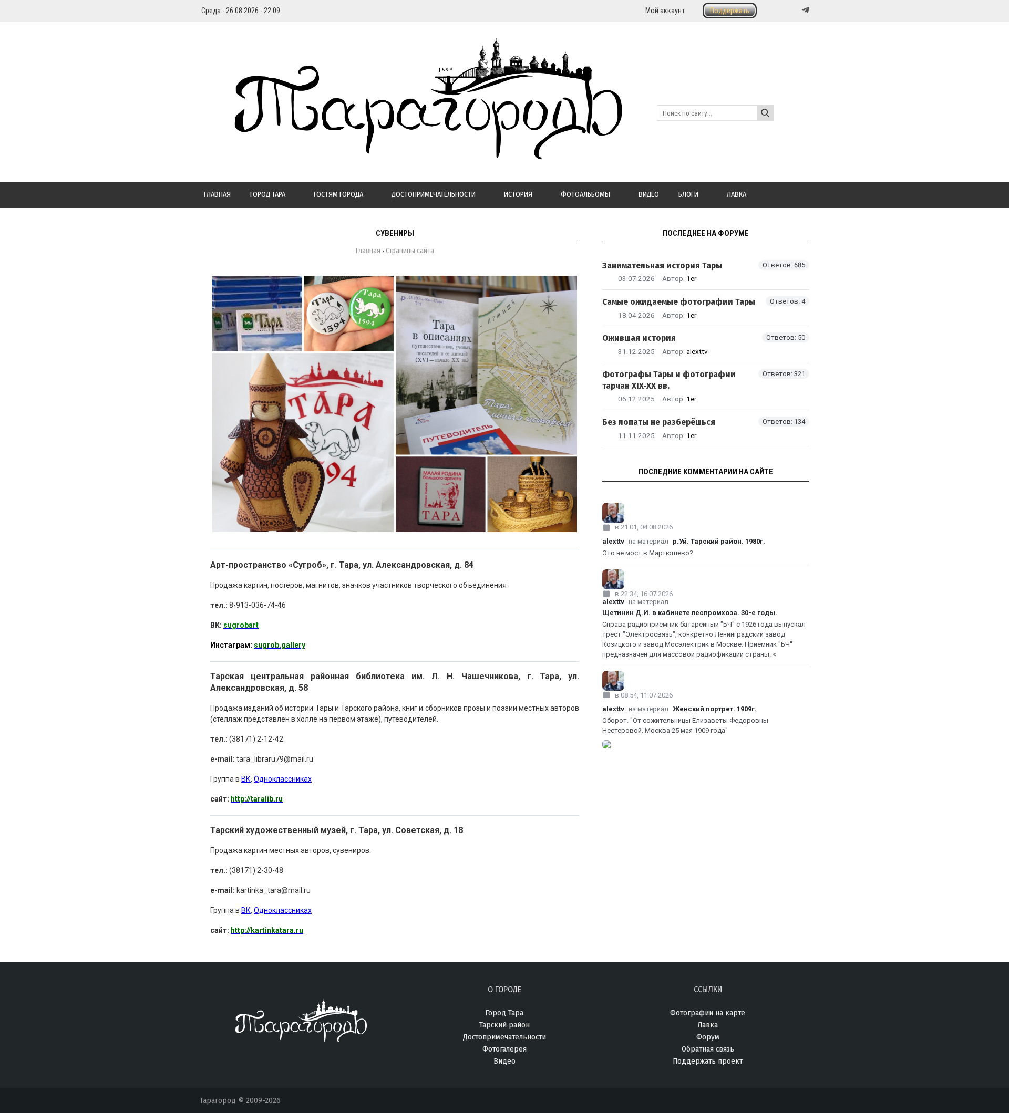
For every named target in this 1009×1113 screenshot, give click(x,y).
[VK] (784, 10)
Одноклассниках (283, 779)
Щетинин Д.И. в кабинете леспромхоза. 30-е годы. (689, 613)
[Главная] (411, 153)
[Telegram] (804, 10)
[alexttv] (705, 513)
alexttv (697, 351)
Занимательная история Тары (662, 265)
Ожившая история (639, 338)
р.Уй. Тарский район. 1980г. (719, 541)
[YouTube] (794, 10)
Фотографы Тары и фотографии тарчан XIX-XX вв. (669, 380)
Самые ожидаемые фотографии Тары (678, 301)
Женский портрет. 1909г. (715, 709)
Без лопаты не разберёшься (658, 422)
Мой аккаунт (665, 10)
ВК (246, 779)
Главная (368, 250)
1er (691, 278)
